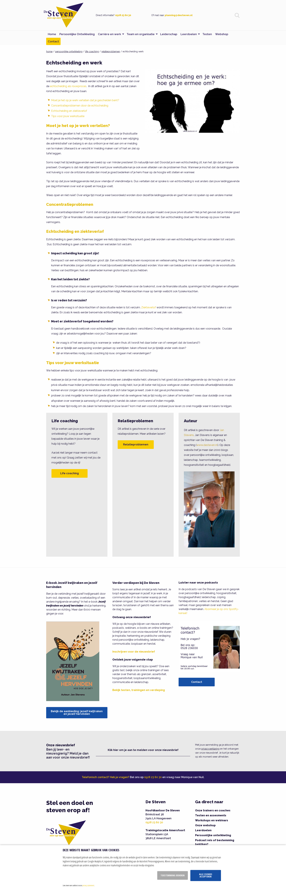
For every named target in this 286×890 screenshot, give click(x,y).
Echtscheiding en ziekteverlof (69, 110)
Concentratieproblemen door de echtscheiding (79, 105)
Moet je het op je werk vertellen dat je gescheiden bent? (85, 100)
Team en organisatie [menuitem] (141, 34)
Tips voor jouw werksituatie (67, 116)
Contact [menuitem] (53, 41)
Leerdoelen (203, 830)
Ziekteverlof (148, 307)
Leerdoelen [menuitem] (189, 34)
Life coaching (69, 473)
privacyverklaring (210, 748)
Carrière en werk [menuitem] (109, 34)
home (49, 51)
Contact (196, 682)
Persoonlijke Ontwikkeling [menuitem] (77, 34)
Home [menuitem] (52, 34)
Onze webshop (205, 825)
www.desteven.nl (207, 445)
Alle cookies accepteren (205, 875)
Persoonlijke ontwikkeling (213, 835)
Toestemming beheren (173, 875)
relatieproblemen (110, 51)
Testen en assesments (210, 815)
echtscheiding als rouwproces (68, 86)
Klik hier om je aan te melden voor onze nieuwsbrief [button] (143, 750)
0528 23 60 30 (123, 15)
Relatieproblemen (135, 444)
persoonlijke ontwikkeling (68, 51)
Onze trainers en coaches (212, 810)
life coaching (92, 51)
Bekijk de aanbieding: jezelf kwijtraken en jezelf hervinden (77, 712)
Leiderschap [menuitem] (168, 34)
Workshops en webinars (211, 820)
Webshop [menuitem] (221, 34)
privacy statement (88, 885)
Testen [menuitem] (207, 34)
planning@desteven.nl (178, 15)
